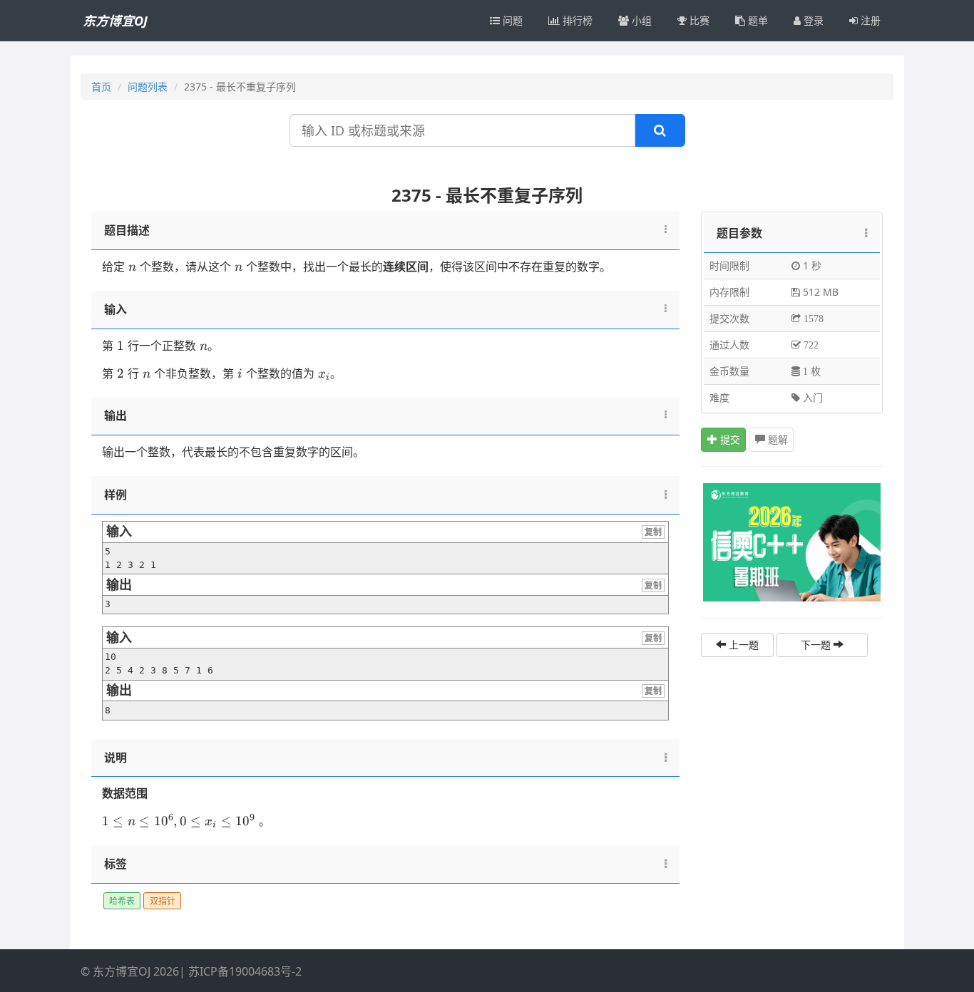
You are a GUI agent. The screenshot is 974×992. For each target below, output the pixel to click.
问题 (511, 20)
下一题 (817, 644)
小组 (640, 20)
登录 (812, 20)
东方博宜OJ (115, 20)
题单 (756, 20)
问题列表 (148, 86)
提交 (728, 439)
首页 (101, 86)
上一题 (742, 644)
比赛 (698, 20)
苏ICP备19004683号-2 (245, 971)
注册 (869, 20)
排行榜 (576, 20)
